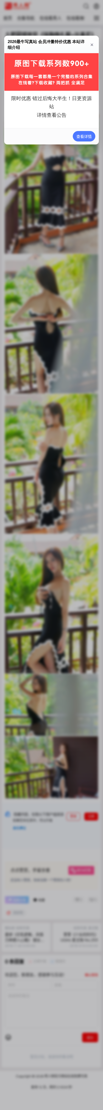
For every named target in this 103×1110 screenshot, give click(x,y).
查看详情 (84, 136)
